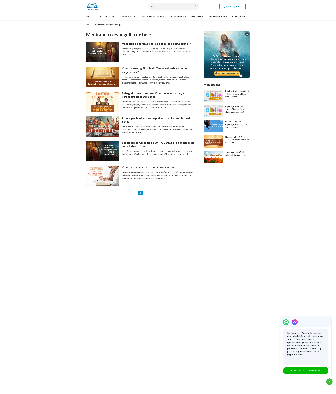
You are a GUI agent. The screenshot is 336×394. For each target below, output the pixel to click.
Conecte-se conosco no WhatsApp (305, 370)
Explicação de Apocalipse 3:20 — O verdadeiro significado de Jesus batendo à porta (158, 144)
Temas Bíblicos (128, 16)
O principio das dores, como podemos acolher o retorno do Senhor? (156, 119)
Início (88, 16)
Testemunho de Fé (217, 16)
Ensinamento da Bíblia (152, 16)
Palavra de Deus (176, 16)
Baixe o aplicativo (234, 6)
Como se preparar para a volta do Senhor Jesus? (150, 167)
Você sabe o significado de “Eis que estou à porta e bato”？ (156, 43)
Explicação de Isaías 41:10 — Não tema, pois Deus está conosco (237, 94)
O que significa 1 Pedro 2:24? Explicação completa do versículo (237, 140)
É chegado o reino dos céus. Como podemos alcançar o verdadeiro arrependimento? (154, 95)
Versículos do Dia (106, 16)
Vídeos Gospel (238, 16)
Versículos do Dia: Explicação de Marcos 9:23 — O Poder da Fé (237, 124)
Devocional (196, 16)
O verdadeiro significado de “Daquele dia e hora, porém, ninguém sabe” (155, 70)
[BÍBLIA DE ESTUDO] (107, 6)
